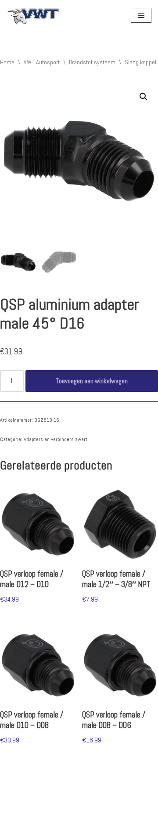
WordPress (94, 810)
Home (7, 62)
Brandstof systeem (92, 62)
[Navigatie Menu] (141, 15)
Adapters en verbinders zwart (55, 439)
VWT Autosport (42, 62)
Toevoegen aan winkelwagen (92, 381)
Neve (13, 810)
